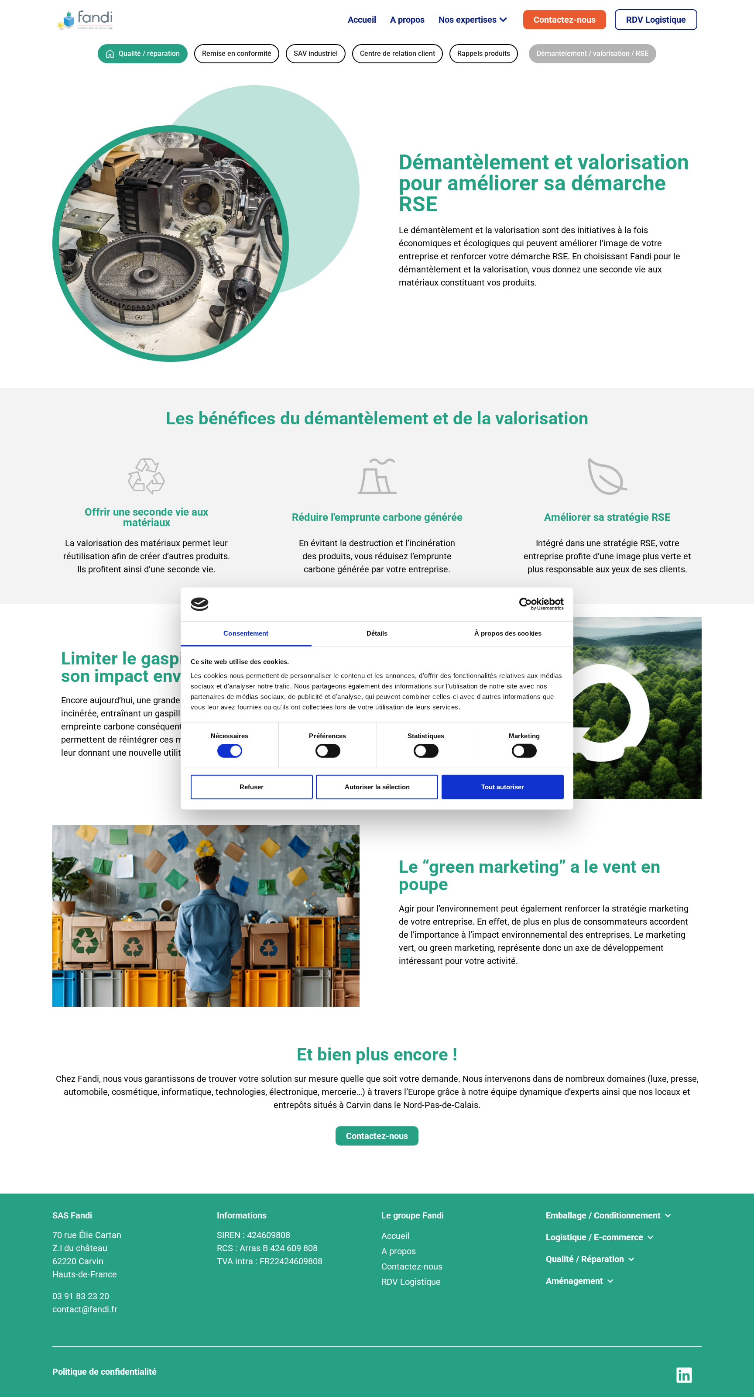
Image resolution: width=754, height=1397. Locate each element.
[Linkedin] (684, 1375)
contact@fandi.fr (84, 1309)
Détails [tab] (377, 633)
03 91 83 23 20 (80, 1296)
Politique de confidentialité (104, 1371)
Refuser (252, 786)
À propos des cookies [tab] (508, 633)
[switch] (327, 751)
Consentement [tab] (245, 633)
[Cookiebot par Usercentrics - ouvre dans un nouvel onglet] (525, 604)
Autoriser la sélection (377, 786)
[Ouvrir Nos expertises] (503, 19)
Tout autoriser (502, 786)
